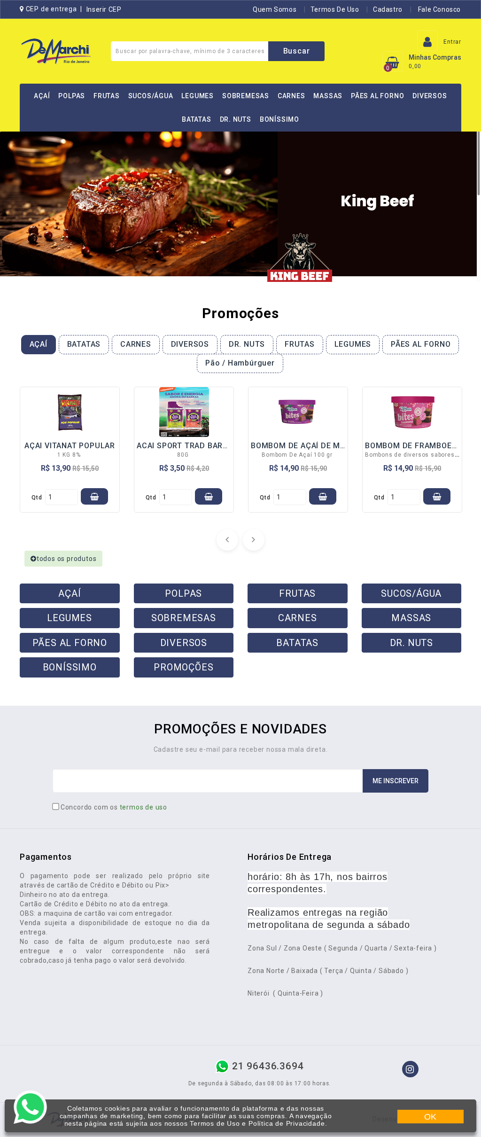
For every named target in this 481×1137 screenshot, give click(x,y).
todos (67, 558)
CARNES (291, 96)
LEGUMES (197, 96)
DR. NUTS (235, 119)
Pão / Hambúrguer (240, 362)
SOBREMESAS (245, 96)
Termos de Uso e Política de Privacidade (257, 1123)
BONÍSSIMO (279, 119)
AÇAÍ (42, 96)
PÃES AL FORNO (377, 96)
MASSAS (327, 96)
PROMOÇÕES (183, 667)
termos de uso (143, 807)
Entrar (452, 42)
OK (430, 1116)
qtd (36, 497)
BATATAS (196, 119)
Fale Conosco (438, 9)
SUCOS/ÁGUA (150, 96)
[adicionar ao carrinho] (94, 496)
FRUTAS (106, 96)
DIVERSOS (429, 96)
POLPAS (71, 96)
